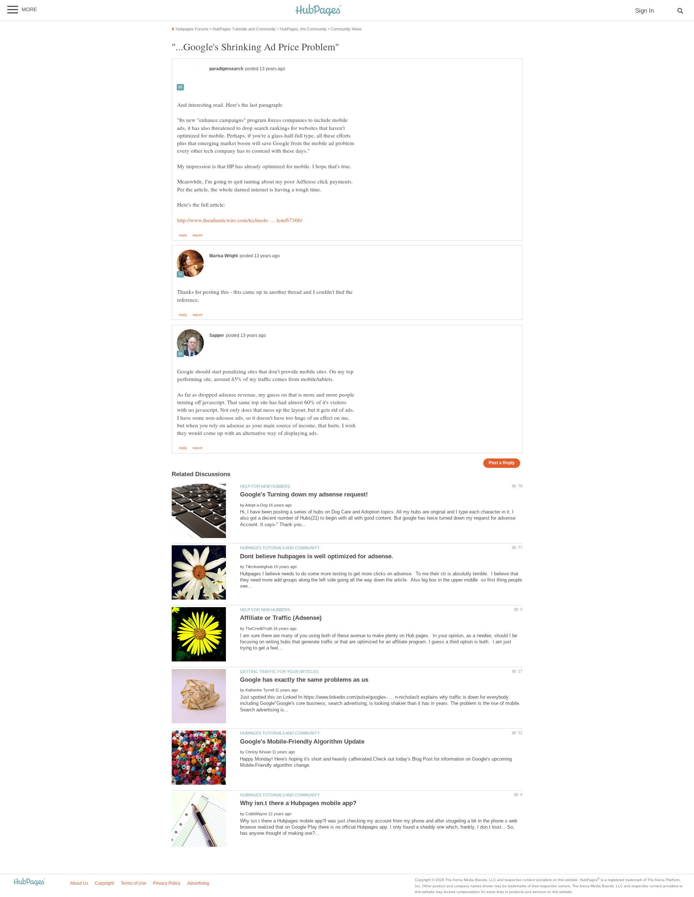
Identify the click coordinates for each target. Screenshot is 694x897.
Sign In (644, 10)
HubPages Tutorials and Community (280, 548)
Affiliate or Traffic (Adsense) (281, 617)
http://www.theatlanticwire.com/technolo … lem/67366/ (239, 220)
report (197, 235)
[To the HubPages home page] (29, 882)
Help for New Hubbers (265, 486)
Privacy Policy (166, 883)
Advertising (198, 883)
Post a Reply (502, 462)
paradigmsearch (226, 68)
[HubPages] (318, 10)
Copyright (104, 883)
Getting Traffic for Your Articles (279, 671)
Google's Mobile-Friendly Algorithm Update (302, 741)
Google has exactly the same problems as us (304, 679)
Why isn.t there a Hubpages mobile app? (298, 803)
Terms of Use (133, 883)
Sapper (216, 335)
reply (183, 235)
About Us (79, 883)
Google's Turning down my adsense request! (304, 494)
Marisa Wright (223, 255)
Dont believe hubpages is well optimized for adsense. (316, 556)
